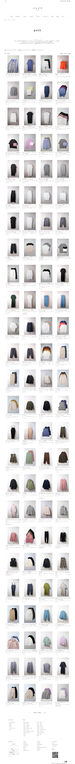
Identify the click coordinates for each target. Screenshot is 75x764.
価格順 (70, 53)
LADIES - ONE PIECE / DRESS (28, 731)
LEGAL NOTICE (26, 750)
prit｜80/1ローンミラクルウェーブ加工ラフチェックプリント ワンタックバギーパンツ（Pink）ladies (13, 677)
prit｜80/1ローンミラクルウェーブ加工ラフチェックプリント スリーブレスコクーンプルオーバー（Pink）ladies (46, 677)
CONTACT (38, 741)
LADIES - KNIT (25, 729)
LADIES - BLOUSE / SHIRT (27, 728)
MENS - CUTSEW (26, 725)
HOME (11, 16)
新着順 (62, 53)
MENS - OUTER (26, 722)
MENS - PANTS (26, 723)
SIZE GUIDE (25, 746)
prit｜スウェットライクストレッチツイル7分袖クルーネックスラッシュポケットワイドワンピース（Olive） (46, 598)
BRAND (57, 16)
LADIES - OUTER (40, 726)
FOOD (52, 16)
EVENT (38, 746)
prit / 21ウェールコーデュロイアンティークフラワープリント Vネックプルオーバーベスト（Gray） (13, 467)
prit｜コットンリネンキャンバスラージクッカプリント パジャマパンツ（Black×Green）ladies (63, 572)
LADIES (10, 723)
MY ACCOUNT (54, 741)
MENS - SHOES (39, 725)
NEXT (45, 712)
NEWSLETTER (25, 744)
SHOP (38, 750)
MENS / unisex (12, 722)
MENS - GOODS (26, 726)
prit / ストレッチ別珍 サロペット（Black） (13, 440)
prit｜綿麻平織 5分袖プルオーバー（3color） (62, 257)
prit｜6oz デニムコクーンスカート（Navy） (29, 335)
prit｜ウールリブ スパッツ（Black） (45, 545)
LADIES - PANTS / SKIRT (41, 729)
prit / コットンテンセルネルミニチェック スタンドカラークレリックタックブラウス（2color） (62, 467)
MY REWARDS (39, 744)
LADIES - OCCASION (40, 732)
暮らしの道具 (39, 734)
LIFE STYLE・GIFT (12, 728)
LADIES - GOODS (26, 732)
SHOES (10, 725)
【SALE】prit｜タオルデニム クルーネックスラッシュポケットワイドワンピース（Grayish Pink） (13, 520)
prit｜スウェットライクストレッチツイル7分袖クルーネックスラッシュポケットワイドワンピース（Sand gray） (62, 598)
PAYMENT (25, 743)
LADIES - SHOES (40, 731)
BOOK (38, 735)
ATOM (55, 746)
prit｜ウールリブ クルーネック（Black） (62, 545)
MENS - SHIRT (39, 722)
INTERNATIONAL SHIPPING (41, 747)
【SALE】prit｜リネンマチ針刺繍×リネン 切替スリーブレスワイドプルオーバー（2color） (46, 284)
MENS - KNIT (39, 723)
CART (53, 743)
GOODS (10, 726)
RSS (53, 746)
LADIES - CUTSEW (40, 728)
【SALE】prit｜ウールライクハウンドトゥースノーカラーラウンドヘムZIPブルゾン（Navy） (46, 493)
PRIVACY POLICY (55, 744)
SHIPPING (38, 743)
